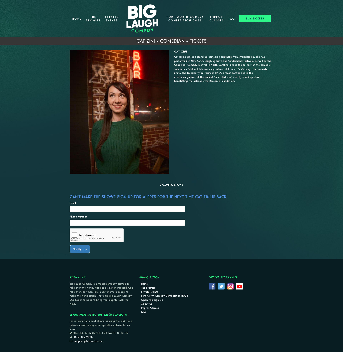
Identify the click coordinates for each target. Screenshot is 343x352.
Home (77, 18)
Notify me (80, 249)
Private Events (111, 18)
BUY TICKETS (255, 18)
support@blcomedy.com (88, 341)
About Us (146, 303)
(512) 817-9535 (83, 337)
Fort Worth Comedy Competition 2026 (185, 18)
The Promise (93, 18)
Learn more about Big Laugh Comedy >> (99, 314)
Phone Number (78, 216)
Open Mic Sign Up (152, 299)
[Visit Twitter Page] (221, 286)
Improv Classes (217, 18)
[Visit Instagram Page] (230, 286)
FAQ (231, 18)
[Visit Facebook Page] (212, 286)
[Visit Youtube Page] (239, 286)
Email (73, 203)
